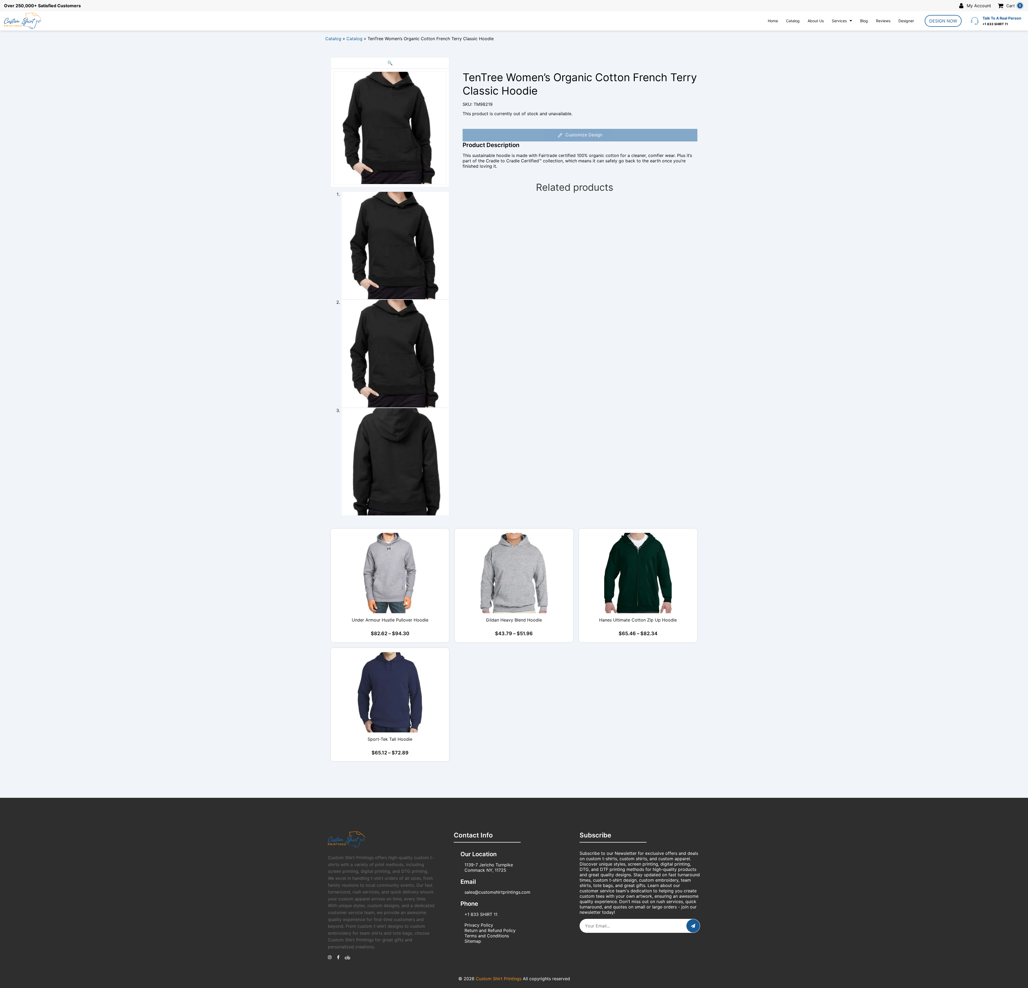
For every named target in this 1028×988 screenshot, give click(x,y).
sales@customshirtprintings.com (497, 892)
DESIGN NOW (943, 21)
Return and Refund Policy (490, 930)
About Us (816, 20)
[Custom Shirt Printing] (330, 957)
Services (839, 20)
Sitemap (472, 941)
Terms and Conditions (486, 935)
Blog (864, 20)
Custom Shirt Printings (498, 978)
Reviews (883, 20)
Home (773, 20)
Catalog (793, 20)
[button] (390, 63)
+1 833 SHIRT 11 (480, 914)
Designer (906, 20)
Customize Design (583, 134)
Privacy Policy (478, 925)
